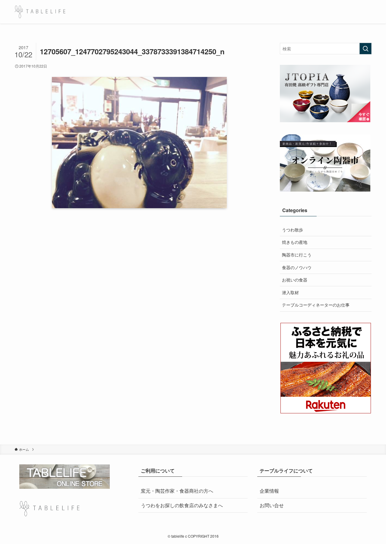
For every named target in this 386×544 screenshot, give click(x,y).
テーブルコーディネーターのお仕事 (316, 305)
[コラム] (39, 12)
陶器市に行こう (297, 255)
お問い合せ (272, 505)
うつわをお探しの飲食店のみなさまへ (182, 505)
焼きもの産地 (294, 242)
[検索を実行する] (365, 48)
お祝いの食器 (294, 280)
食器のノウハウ (297, 267)
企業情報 (269, 490)
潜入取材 (290, 292)
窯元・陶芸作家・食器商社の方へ (177, 490)
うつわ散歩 (292, 230)
